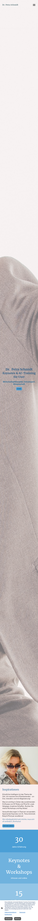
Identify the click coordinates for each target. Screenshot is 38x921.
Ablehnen (17, 918)
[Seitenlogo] (10, 7)
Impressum (22, 912)
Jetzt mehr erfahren (8, 826)
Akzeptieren (8, 918)
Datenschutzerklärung (10, 912)
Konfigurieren (8, 914)
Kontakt (19, 388)
